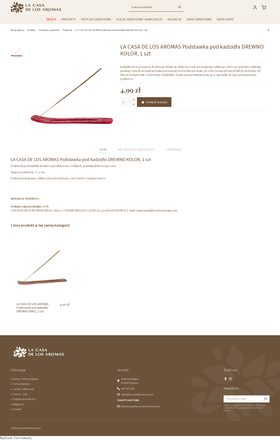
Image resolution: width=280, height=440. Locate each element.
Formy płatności (22, 384)
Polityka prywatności (24, 399)
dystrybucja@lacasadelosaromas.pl (139, 406)
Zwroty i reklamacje (23, 389)
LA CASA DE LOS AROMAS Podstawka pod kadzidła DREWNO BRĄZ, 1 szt (32, 307)
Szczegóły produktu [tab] (136, 149)
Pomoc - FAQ (20, 394)
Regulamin (18, 404)
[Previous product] (269, 30)
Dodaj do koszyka (156, 102)
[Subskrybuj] (266, 399)
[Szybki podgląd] (69, 241)
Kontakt (17, 409)
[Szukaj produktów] (180, 7)
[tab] (173, 150)
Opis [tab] (102, 149)
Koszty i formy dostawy (25, 379)
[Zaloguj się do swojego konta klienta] (256, 7)
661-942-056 (128, 389)
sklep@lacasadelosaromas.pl (137, 395)
